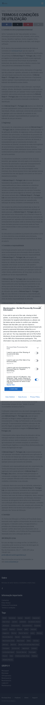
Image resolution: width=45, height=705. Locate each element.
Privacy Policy (35, 397)
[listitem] (22, 347)
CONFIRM (14, 389)
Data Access (22, 397)
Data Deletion (10, 397)
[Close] (41, 308)
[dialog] (22, 352)
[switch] (36, 353)
